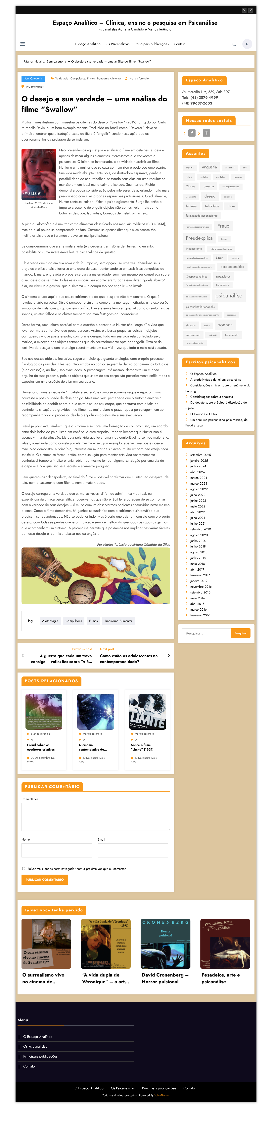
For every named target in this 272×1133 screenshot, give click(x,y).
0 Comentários (35, 87)
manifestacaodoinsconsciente (199, 267)
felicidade (212, 206)
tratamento (231, 335)
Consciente (191, 196)
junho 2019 (198, 546)
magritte (235, 257)
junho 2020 (198, 541)
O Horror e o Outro (203, 414)
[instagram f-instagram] (244, 10)
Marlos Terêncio (139, 78)
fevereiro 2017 (200, 575)
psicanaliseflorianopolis (196, 296)
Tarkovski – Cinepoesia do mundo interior (185, 978)
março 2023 (198, 483)
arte (245, 167)
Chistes (190, 186)
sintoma (191, 325)
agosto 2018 (198, 552)
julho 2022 (197, 495)
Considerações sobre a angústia (211, 396)
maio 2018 (197, 563)
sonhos (225, 324)
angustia (190, 167)
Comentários (30, 799)
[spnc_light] (247, 44)
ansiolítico (230, 167)
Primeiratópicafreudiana (197, 284)
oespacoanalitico (232, 266)
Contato (179, 44)
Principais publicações (152, 44)
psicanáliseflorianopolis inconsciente (202, 314)
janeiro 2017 (198, 581)
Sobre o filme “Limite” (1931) (142, 747)
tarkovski (213, 335)
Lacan (219, 257)
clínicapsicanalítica (230, 186)
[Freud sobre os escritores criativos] (43, 711)
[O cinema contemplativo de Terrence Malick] (95, 711)
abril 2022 (197, 512)
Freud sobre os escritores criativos (41, 747)
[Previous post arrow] (23, 656)
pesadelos (223, 276)
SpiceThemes (162, 1095)
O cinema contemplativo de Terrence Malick (91, 747)
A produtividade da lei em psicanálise (215, 379)
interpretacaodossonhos (221, 248)
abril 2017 (197, 569)
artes (189, 177)
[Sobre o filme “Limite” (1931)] (147, 711)
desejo (209, 196)
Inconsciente (194, 248)
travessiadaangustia (194, 343)
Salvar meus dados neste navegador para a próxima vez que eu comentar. (76, 868)
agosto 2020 (199, 535)
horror (224, 239)
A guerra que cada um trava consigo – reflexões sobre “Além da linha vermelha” (61, 659)
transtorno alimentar (109, 78)
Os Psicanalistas (117, 44)
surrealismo (193, 335)
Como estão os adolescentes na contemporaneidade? (129, 658)
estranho (228, 196)
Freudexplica (199, 237)
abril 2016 (197, 603)
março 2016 (198, 609)
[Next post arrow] (169, 656)
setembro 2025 (200, 455)
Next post (107, 649)
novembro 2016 (201, 586)
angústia (209, 167)
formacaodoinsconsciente (202, 215)
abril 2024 (197, 472)
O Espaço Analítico (86, 44)
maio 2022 (197, 506)
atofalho (204, 177)
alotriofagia (61, 78)
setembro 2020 (200, 529)
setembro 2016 (200, 592)
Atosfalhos (220, 177)
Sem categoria (33, 78)
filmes (91, 78)
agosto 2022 (199, 489)
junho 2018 (198, 558)
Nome (26, 839)
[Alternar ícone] (22, 44)
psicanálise (228, 295)
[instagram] (250, 10)
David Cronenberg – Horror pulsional (72, 978)
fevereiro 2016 (200, 615)
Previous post (82, 649)
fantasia (191, 206)
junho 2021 (198, 523)
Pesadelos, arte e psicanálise (128, 978)
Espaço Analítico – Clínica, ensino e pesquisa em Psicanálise (135, 22)
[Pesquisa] (234, 45)
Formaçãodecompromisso (197, 226)
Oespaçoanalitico (196, 276)
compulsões (77, 78)
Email (101, 839)
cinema (209, 186)
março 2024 (198, 477)
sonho (207, 325)
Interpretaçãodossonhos (196, 257)
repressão (231, 314)
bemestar (238, 177)
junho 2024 (198, 466)
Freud (223, 225)
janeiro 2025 (199, 460)
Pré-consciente (222, 284)
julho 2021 (197, 517)
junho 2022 (198, 500)
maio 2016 (197, 598)
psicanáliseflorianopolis (200, 307)
